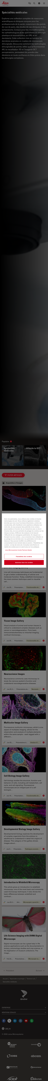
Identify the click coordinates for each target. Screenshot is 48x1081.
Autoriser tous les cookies (24, 562)
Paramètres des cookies (24, 556)
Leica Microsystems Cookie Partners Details (18, 550)
